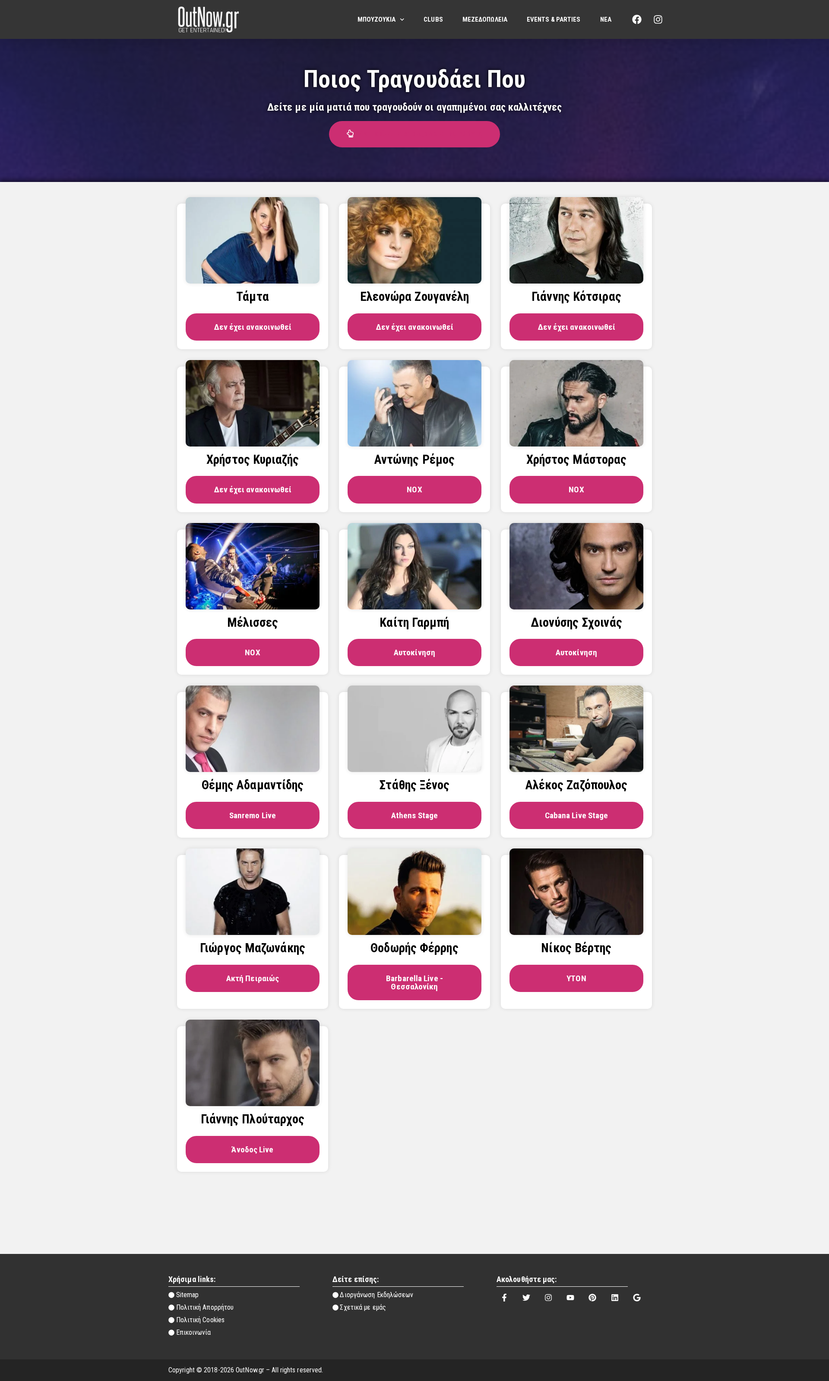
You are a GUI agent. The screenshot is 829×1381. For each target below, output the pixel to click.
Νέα (605, 19)
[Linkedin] (615, 1297)
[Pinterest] (592, 1297)
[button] (414, 134)
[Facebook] (636, 19)
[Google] (637, 1297)
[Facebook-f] (504, 1297)
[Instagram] (658, 19)
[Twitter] (526, 1297)
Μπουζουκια (377, 19)
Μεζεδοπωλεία (484, 19)
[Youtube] (570, 1297)
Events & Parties (554, 19)
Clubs (433, 19)
